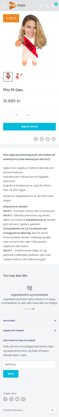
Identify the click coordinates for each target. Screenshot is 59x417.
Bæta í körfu (29, 126)
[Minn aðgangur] (46, 5)
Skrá (11, 374)
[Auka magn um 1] (27, 115)
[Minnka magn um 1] (6, 115)
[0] (53, 5)
